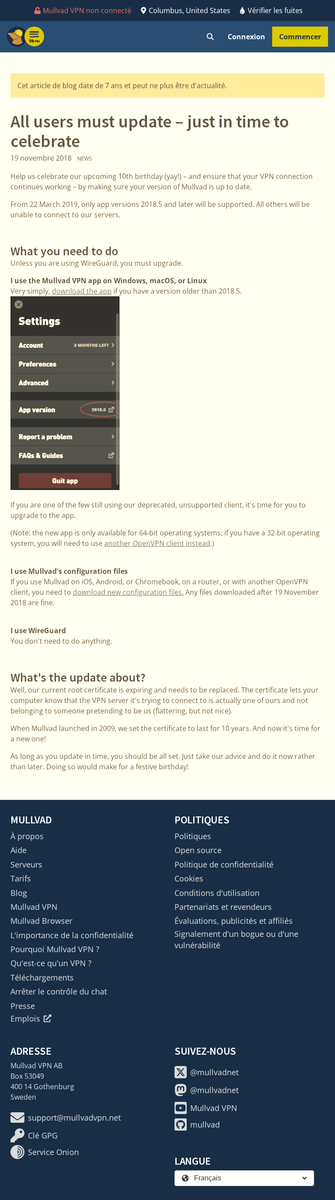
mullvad (205, 1124)
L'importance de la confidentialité (71, 935)
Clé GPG (43, 1135)
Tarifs (20, 878)
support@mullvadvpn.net (74, 1117)
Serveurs (26, 864)
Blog (18, 893)
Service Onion (53, 1152)
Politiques (192, 836)
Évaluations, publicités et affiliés (233, 920)
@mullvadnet (214, 1072)
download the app (82, 291)
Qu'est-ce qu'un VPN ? (51, 963)
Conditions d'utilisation (217, 893)
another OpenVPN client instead (157, 543)
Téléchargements (42, 977)
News (84, 158)
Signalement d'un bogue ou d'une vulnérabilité (236, 939)
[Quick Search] (210, 37)
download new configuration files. (128, 592)
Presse (22, 1006)
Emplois (25, 1018)
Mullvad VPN (34, 907)
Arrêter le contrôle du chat (58, 991)
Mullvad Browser (41, 920)
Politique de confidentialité (223, 864)
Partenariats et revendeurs (223, 907)
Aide (18, 850)
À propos (27, 836)
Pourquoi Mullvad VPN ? (54, 949)
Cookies (188, 878)
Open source (198, 850)
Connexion (246, 36)
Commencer (300, 36)
